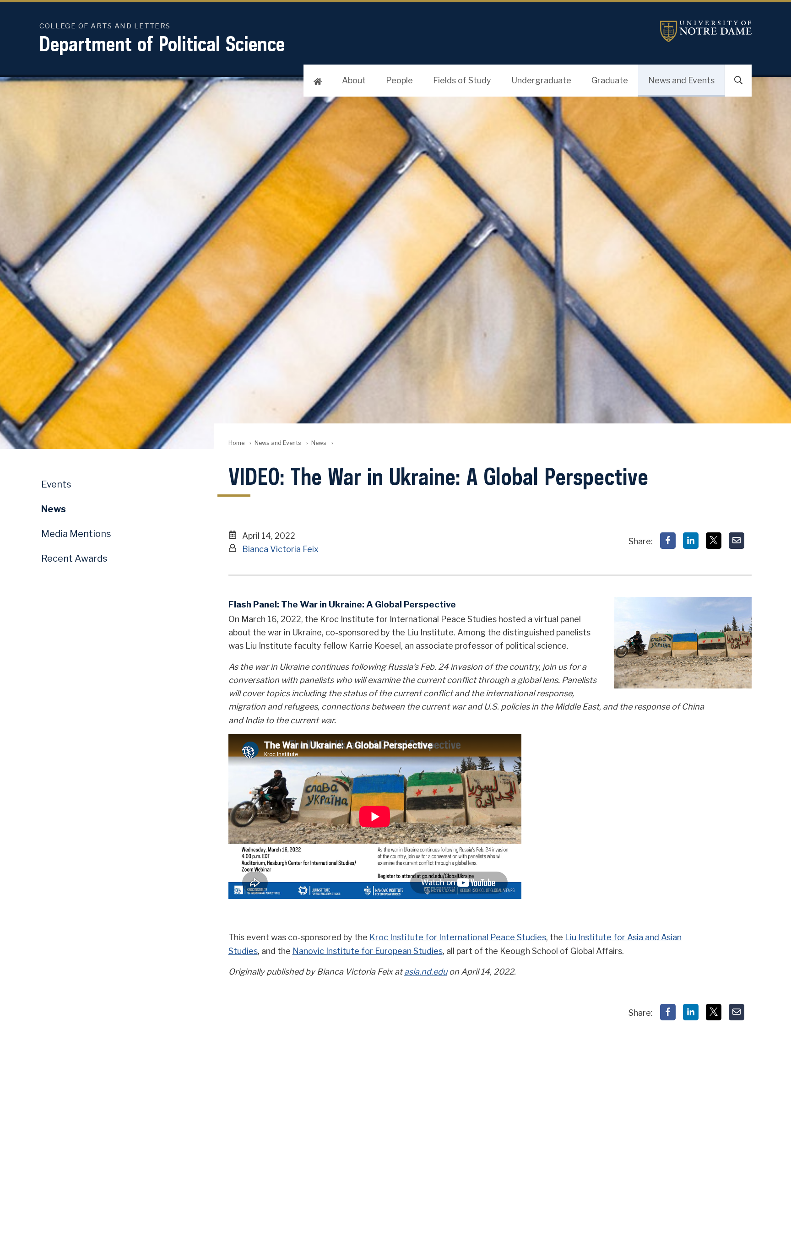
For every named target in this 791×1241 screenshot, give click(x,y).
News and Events (681, 80)
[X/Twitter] (713, 540)
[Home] (317, 81)
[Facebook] (668, 540)
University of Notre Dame (706, 31)
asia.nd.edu (425, 971)
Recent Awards (74, 558)
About (354, 80)
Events (56, 484)
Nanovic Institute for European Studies (368, 951)
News (318, 442)
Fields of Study (462, 80)
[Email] (736, 540)
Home (236, 442)
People (399, 80)
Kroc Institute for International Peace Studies (457, 937)
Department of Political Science (162, 43)
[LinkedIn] (691, 540)
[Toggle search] (738, 81)
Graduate (609, 80)
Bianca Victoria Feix (280, 549)
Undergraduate (541, 80)
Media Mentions (76, 533)
